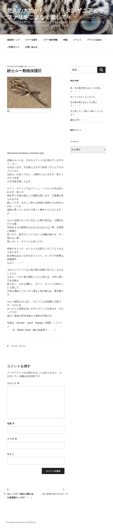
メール (12, 439)
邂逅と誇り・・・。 (79, 120)
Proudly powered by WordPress (21, 522)
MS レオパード (29, 66)
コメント (13, 383)
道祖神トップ (13, 40)
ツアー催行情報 (50, 40)
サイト (10, 454)
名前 (11, 423)
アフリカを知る (94, 40)
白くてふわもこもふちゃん (82, 97)
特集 (65, 40)
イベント (77, 40)
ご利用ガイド (13, 47)
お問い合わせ (31, 47)
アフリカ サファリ (18, 346)
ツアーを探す (31, 40)
